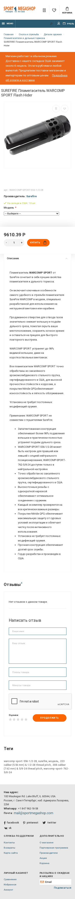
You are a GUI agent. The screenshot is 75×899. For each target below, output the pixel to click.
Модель (9, 207)
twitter (51, 822)
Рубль (70, 24)
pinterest (32, 822)
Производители (49, 852)
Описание (13, 258)
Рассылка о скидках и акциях (54, 874)
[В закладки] (64, 108)
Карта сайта (11, 852)
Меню (10, 23)
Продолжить (49, 718)
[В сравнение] (56, 108)
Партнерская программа (54, 847)
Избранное (10, 884)
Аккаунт (8, 889)
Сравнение (10, 879)
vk (10, 827)
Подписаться (62, 887)
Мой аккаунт (58, 24)
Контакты (9, 842)
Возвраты (9, 847)
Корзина (67, 13)
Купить (35, 242)
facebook (13, 822)
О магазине (46, 842)
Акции (43, 858)
